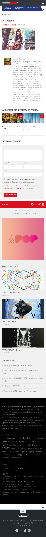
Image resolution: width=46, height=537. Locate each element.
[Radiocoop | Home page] (12, 3)
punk (4, 454)
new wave (37, 448)
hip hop (24, 445)
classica (35, 439)
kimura (16, 448)
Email (26, 163)
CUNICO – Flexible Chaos (11, 292)
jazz (12, 448)
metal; (29, 448)
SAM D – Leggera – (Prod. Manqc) (24, 391)
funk (37, 442)
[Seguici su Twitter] (39, 204)
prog (32, 452)
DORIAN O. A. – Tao (18, 386)
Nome (6, 163)
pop (21, 451)
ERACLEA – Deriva (9, 321)
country (40, 439)
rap (10, 454)
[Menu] (43, 3)
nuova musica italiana (10, 452)
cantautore (25, 438)
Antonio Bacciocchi (10, 25)
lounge (25, 448)
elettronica (24, 441)
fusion (40, 442)
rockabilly (31, 455)
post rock (27, 452)
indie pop (37, 445)
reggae (20, 455)
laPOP (20, 448)
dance (13, 441)
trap (23, 457)
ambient (4, 439)
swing (20, 458)
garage (4, 445)
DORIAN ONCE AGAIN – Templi (21, 365)
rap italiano (15, 455)
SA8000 (6, 409)
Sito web (7, 171)
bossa (17, 439)
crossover (5, 442)
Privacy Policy (8, 188)
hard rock (17, 445)
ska (36, 455)
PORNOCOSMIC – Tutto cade (13, 350)
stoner (15, 458)
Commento (8, 148)
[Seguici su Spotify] (43, 204)
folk (32, 441)
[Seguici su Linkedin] (35, 204)
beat (8, 439)
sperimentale (7, 457)
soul (39, 454)
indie (30, 445)
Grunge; (10, 445)
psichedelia (38, 451)
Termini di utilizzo (21, 188)
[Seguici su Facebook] (32, 204)
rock (26, 454)
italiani (6, 448)
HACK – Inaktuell (29, 126)
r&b (8, 455)
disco (17, 442)
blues (13, 438)
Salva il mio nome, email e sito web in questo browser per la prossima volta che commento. (20, 180)
